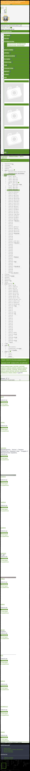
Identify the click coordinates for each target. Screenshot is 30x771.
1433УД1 (3, 553)
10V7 (2, 397)
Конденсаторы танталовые (15, 45)
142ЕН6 (3, 528)
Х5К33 (3, 732)
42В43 (3, 604)
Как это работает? (8, 750)
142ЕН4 (3, 502)
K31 (2, 655)
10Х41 (3, 422)
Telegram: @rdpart (8, 757)
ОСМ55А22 (4, 706)
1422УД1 (3, 448)
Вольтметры (9, 81)
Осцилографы (9, 127)
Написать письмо (8, 758)
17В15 (3, 579)
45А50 (3, 630)
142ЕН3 (3, 476)
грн (5, 12)
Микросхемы (13, 156)
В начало (4, 156)
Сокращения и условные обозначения (13, 749)
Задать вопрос (7, 748)
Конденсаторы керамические (16, 43)
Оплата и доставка (8, 751)
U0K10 (3, 681)
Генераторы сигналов (12, 104)
